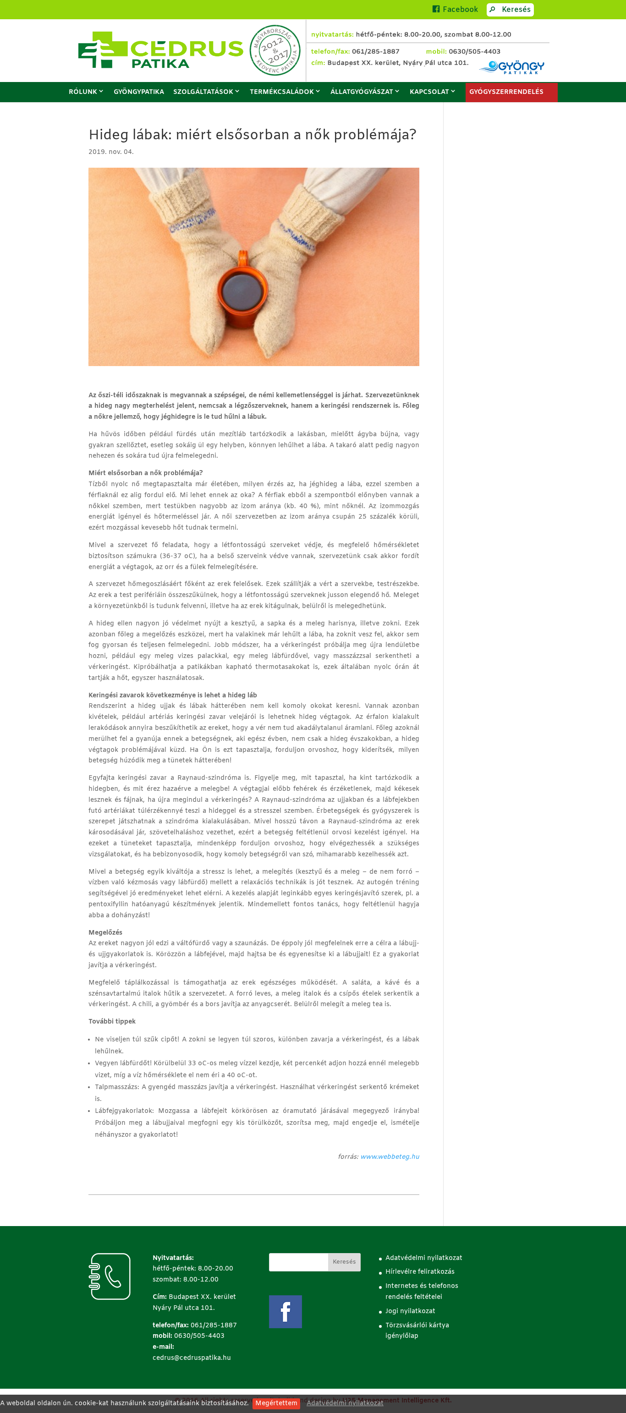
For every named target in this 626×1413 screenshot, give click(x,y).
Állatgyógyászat (361, 92)
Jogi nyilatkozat (410, 1311)
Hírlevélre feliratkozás (420, 1272)
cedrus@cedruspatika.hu (192, 1358)
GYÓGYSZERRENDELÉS (506, 92)
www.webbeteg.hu (389, 1157)
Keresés (516, 10)
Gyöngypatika (139, 92)
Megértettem (276, 1403)
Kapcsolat (429, 92)
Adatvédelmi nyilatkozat (345, 1403)
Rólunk (83, 92)
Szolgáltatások (203, 92)
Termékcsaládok (282, 92)
